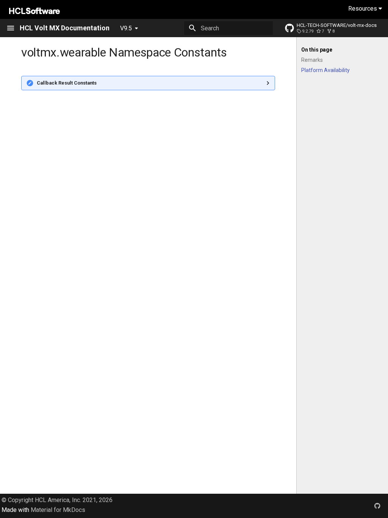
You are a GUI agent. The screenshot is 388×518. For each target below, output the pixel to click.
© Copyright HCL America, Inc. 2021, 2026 (57, 500)
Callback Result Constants (67, 83)
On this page (316, 50)
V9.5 (126, 28)
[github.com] (377, 506)
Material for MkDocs (58, 509)
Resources (363, 8)
